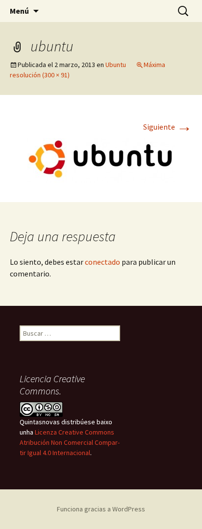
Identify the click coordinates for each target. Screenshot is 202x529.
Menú (19, 11)
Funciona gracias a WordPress (101, 509)
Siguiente (167, 127)
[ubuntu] (101, 159)
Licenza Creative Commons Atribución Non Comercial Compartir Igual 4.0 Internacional (70, 442)
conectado (102, 262)
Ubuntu (115, 64)
